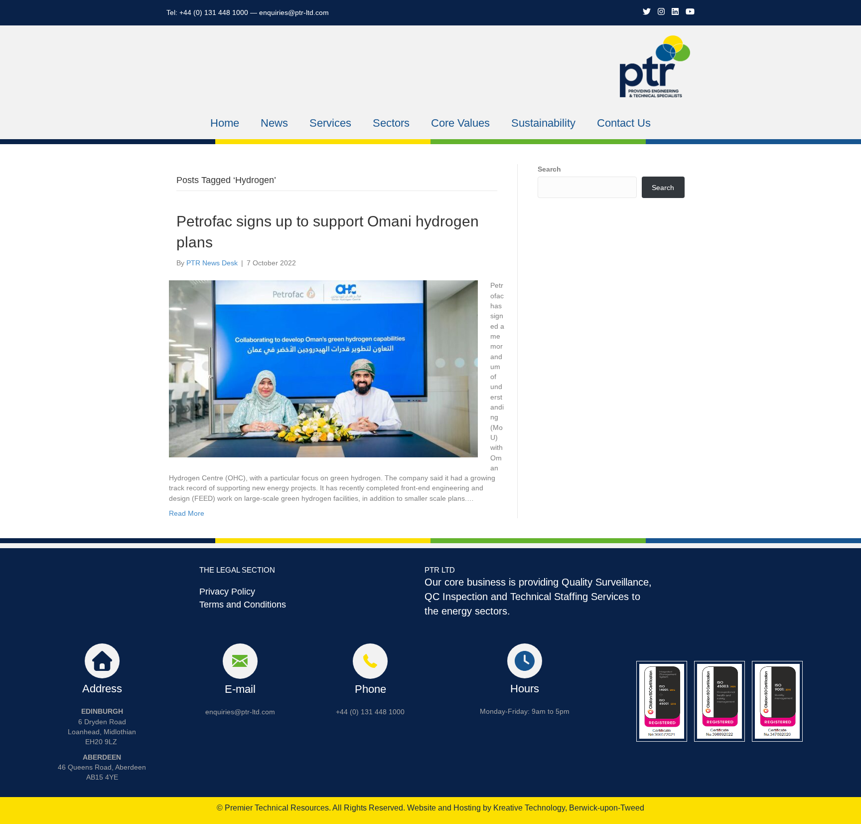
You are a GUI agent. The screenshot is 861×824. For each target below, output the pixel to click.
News (274, 123)
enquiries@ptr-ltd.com (294, 12)
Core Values (460, 123)
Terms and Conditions (242, 605)
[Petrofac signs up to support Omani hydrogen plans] (323, 369)
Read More (186, 513)
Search (549, 169)
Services (330, 123)
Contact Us (624, 123)
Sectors (391, 123)
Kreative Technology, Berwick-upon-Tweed (568, 808)
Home (224, 123)
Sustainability (543, 123)
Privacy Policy (227, 592)
